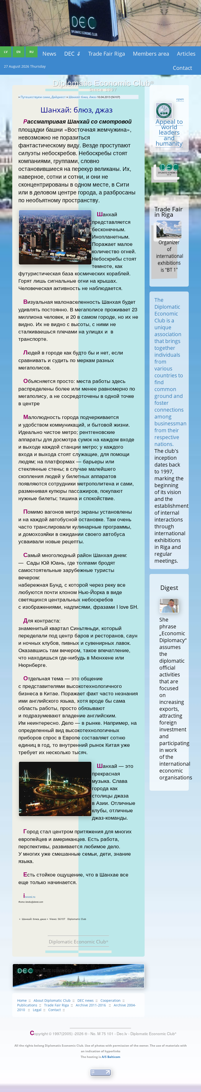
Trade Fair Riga (106, 53)
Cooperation (110, 1000)
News (49, 53)
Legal (37, 1009)
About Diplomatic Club (52, 1000)
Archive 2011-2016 (91, 1005)
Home (22, 1000)
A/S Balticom (111, 1057)
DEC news (85, 1000)
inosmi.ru (29, 897)
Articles (186, 53)
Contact (182, 67)
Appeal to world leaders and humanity (169, 132)
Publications (27, 1005)
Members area (151, 53)
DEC (72, 53)
